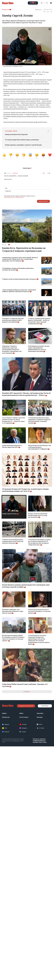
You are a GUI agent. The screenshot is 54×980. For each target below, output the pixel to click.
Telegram (6, 724)
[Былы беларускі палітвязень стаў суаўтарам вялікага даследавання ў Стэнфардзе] (40, 438)
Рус (51, 11)
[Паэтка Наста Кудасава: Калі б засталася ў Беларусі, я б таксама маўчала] (40, 602)
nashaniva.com (16, 740)
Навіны (4, 713)
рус (47, 3)
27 (41, 544)
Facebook (6, 731)
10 (41, 323)
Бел (42, 3)
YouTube (24, 724)
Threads (24, 731)
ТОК (6, 728)
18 (46, 395)
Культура (4, 244)
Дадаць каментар (43, 201)
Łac (48, 11)
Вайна (21, 713)
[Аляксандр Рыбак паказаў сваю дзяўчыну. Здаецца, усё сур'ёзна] (27, 667)
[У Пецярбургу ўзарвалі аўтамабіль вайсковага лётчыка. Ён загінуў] (27, 271)
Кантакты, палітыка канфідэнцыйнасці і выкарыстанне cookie (39, 740)
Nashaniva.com (38, 9)
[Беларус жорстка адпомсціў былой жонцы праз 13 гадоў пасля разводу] (40, 507)
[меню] (51, 3)
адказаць (15, 173)
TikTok (40, 724)
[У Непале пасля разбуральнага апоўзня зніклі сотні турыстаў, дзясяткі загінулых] (14, 533)
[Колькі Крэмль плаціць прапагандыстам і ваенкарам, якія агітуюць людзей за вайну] (27, 568)
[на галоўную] (7, 3)
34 (30, 491)
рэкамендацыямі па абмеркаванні (14, 197)
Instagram (24, 728)
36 (30, 291)
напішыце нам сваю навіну (26, 705)
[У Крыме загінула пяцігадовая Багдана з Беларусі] (27, 281)
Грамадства (6, 717)
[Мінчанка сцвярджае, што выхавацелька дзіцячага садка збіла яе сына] (14, 602)
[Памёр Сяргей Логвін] (14, 507)
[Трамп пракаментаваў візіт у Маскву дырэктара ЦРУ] (14, 438)
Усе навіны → (27, 691)
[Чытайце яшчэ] (48, 131)
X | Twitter (41, 728)
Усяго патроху (23, 717)
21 (10, 686)
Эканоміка (40, 713)
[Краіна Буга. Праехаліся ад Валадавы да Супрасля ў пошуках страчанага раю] (27, 230)
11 (34, 423)
